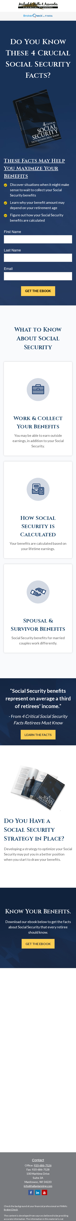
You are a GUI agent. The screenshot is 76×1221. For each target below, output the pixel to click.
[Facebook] (31, 1192)
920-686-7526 (42, 1165)
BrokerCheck (11, 1209)
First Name (12, 231)
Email (8, 268)
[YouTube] (44, 1192)
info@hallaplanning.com (38, 1186)
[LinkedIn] (37, 1192)
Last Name (12, 249)
